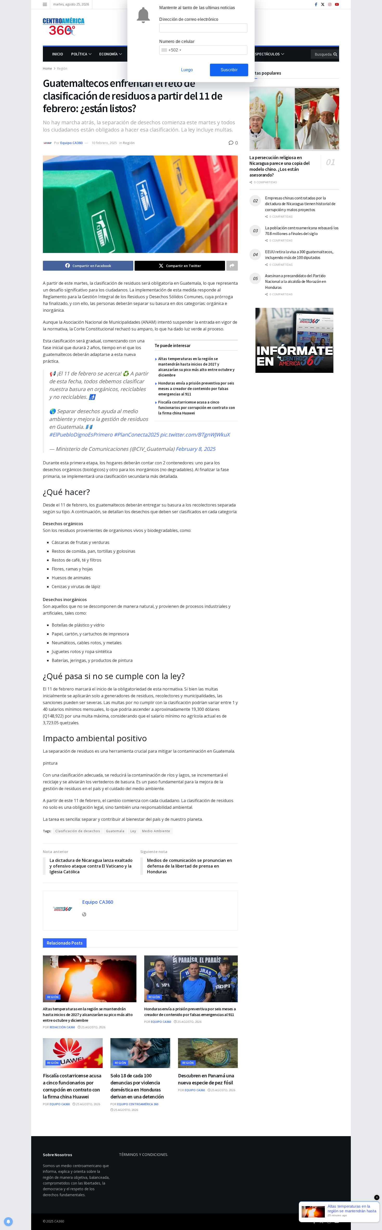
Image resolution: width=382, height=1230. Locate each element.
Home (47, 68)
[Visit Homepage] (66, 27)
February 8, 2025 (195, 448)
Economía (108, 53)
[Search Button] (335, 54)
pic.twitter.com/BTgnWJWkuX (195, 434)
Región (62, 68)
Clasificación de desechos (77, 831)
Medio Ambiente (156, 831)
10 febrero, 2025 (104, 142)
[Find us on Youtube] (337, 4)
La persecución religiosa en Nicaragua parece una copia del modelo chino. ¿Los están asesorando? (279, 166)
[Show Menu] (45, 4)
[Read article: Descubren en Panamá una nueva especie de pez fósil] (208, 1053)
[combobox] (171, 50)
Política (79, 53)
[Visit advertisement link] (294, 340)
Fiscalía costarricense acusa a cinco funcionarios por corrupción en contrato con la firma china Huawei (196, 407)
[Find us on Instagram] (329, 4)
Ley (133, 831)
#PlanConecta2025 (136, 434)
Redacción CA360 (62, 1027)
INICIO (57, 53)
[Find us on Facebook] (316, 4)
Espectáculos (266, 53)
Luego (187, 70)
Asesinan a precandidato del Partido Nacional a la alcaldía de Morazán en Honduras (295, 281)
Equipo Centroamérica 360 (137, 1104)
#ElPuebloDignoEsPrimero (81, 434)
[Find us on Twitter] (323, 4)
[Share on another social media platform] (232, 266)
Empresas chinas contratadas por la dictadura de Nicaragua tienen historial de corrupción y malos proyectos (300, 203)
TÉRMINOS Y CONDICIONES (143, 1154)
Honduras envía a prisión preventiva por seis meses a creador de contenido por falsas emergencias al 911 (196, 388)
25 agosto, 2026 (93, 1027)
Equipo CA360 (71, 142)
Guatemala (115, 831)
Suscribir (229, 70)
